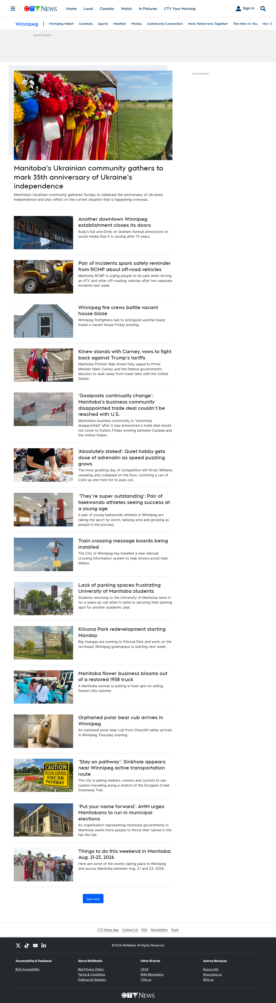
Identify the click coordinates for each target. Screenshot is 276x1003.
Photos (136, 23)
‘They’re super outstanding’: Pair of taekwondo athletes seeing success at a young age (124, 502)
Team (175, 929)
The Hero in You (245, 23)
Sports (103, 23)
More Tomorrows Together (208, 23)
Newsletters (159, 929)
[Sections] (13, 8)
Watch (126, 9)
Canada (107, 9)
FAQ (144, 929)
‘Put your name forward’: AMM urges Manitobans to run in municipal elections (121, 813)
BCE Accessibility (28, 969)
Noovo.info (210, 969)
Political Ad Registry (92, 979)
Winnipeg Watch (61, 23)
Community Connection (165, 23)
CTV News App (108, 929)
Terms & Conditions (91, 974)
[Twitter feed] (18, 945)
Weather (119, 23)
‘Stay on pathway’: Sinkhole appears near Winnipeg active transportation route (122, 768)
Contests (86, 23)
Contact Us (130, 929)
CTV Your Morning (179, 9)
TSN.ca (146, 979)
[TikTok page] (26, 945)
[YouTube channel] (35, 945)
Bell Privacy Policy (91, 969)
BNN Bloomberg (152, 974)
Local (88, 9)
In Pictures (148, 9)
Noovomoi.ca (212, 974)
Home (71, 9)
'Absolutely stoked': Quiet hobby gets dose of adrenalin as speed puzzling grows (121, 457)
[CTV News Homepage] (40, 8)
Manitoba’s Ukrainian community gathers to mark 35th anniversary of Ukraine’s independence (88, 177)
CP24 (144, 969)
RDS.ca (208, 979)
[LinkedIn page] (44, 945)
